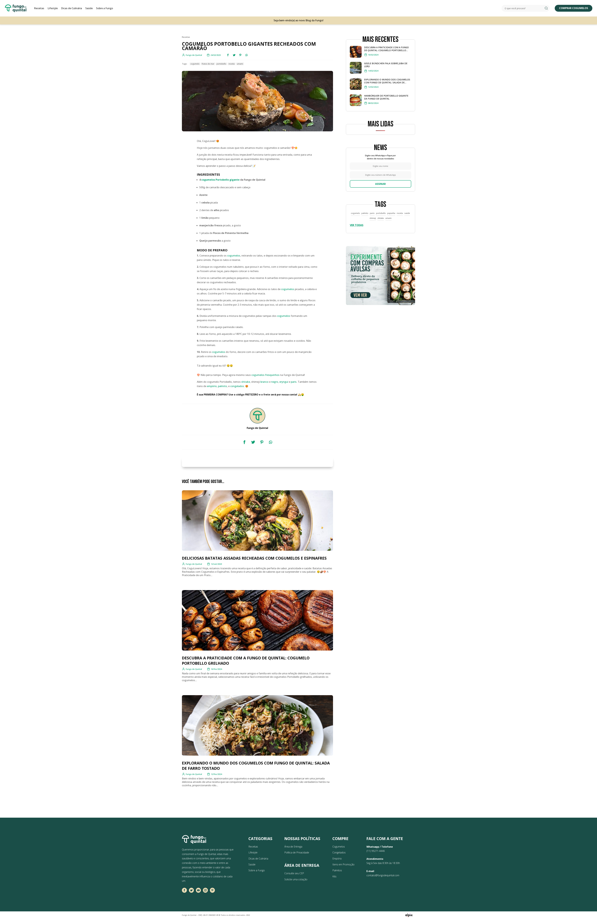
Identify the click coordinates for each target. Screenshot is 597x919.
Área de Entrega (293, 846)
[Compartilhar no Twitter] (234, 55)
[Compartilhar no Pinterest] (240, 55)
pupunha (391, 213)
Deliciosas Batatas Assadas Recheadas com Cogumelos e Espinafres (254, 558)
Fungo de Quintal (194, 564)
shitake (245, 381)
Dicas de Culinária (71, 8)
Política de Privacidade (296, 852)
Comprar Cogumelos (573, 8)
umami (240, 63)
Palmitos (337, 870)
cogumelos (233, 255)
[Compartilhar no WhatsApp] (246, 55)
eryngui (283, 381)
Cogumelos (338, 846)
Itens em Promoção (343, 864)
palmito (222, 386)
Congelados (339, 852)
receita (232, 63)
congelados (237, 386)
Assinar (380, 184)
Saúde (89, 8)
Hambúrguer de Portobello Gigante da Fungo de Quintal (386, 97)
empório (212, 386)
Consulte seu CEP (294, 873)
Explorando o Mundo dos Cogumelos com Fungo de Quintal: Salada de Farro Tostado (387, 81)
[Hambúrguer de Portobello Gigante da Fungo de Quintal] (356, 100)
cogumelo (194, 63)
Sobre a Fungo (104, 8)
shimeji (373, 218)
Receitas (39, 8)
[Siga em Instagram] (205, 890)
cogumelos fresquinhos (265, 375)
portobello (221, 63)
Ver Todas (356, 225)
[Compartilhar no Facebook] (227, 55)
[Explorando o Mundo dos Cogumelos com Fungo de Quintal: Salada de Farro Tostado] (356, 84)
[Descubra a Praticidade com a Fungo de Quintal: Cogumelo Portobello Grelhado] (356, 52)
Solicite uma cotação (295, 879)
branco (264, 381)
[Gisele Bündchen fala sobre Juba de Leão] (356, 68)
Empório (337, 858)
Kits (334, 876)
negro (274, 381)
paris (293, 381)
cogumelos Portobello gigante (220, 179)
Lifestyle (53, 8)
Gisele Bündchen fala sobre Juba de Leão (385, 65)
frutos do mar (208, 63)
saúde (407, 213)
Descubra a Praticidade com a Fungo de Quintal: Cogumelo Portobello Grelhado (386, 49)
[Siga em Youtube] (198, 890)
